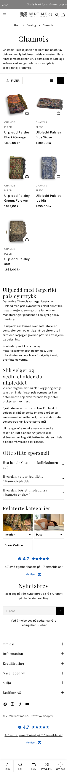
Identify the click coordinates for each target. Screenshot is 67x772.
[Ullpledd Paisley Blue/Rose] (49, 104)
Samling (31, 25)
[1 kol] (51, 80)
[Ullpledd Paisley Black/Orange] (18, 104)
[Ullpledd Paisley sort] (18, 230)
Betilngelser (28, 625)
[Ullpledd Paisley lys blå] (49, 167)
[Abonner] (60, 611)
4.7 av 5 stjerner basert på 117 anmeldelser (34, 567)
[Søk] (50, 14)
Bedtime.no (20, 716)
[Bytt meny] (4, 14)
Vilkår (43, 625)
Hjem (17, 25)
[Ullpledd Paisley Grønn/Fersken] (18, 167)
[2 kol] (60, 80)
